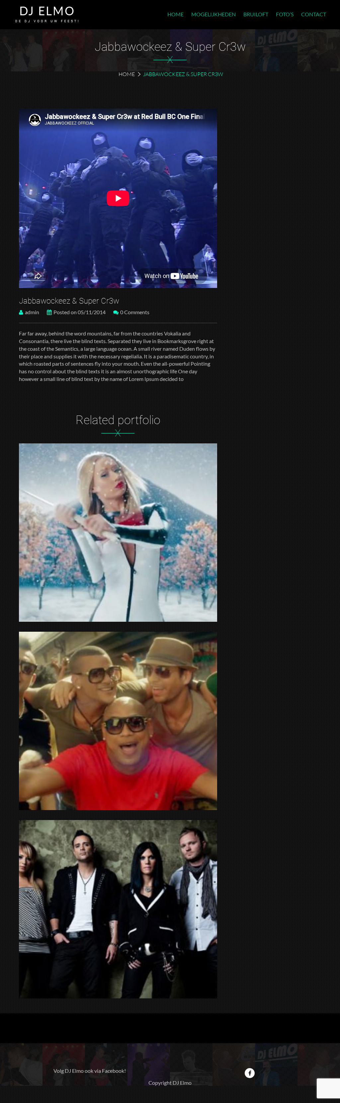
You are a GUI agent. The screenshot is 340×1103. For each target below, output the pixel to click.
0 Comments (134, 312)
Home (175, 14)
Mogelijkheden (213, 14)
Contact (313, 14)
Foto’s (285, 14)
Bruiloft (255, 14)
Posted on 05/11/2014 (79, 312)
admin (32, 312)
